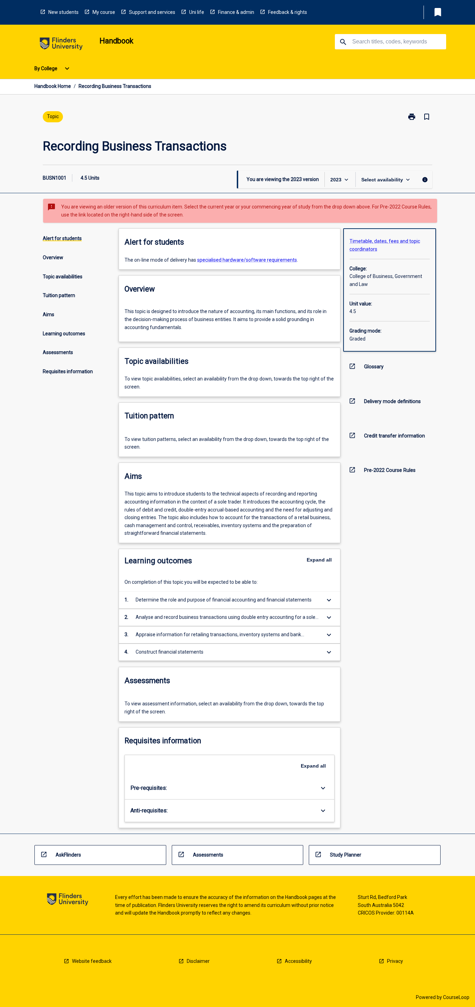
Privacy (395, 961)
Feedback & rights (287, 12)
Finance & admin (236, 12)
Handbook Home (52, 86)
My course (103, 12)
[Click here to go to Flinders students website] (61, 45)
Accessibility (298, 961)
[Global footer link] (67, 900)
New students (63, 12)
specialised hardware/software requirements (247, 260)
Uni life (196, 12)
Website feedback (92, 961)
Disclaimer (198, 961)
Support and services (152, 12)
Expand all (319, 560)
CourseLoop (456, 997)
